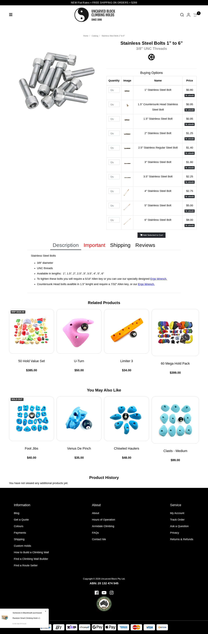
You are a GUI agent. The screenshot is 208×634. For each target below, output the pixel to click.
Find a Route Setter (26, 565)
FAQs (95, 532)
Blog (16, 513)
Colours (18, 526)
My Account (177, 513)
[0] (195, 14)
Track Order (177, 519)
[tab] (65, 245)
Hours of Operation (103, 519)
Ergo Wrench (158, 278)
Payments (20, 532)
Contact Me (99, 539)
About (95, 513)
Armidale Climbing (103, 526)
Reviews (145, 245)
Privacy (174, 532)
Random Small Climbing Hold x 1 (26, 618)
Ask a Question (179, 526)
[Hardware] (151, 57)
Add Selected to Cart (153, 235)
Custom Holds (22, 545)
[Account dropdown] (188, 14)
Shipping (120, 245)
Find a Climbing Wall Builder (31, 558)
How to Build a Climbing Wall (31, 552)
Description (66, 245)
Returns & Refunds (181, 539)
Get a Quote (21, 519)
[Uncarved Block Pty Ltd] (97, 14)
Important (94, 245)
